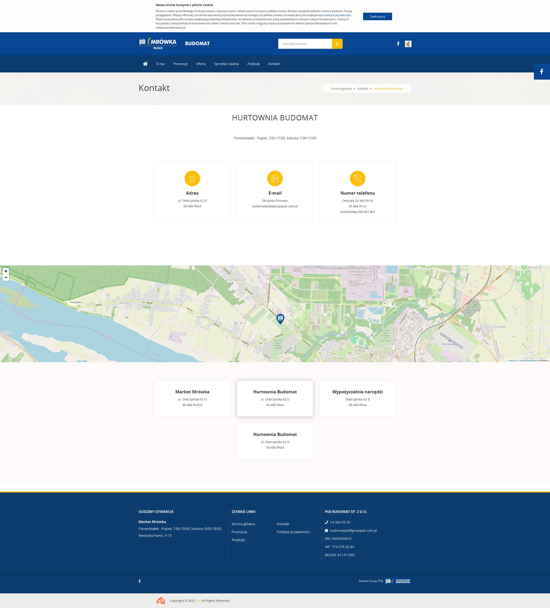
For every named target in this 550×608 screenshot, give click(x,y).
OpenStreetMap (527, 360)
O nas (160, 64)
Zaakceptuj (377, 16)
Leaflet (511, 360)
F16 (198, 601)
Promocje (180, 64)
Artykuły (253, 64)
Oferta (201, 64)
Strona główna (341, 88)
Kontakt (274, 64)
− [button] (6, 277)
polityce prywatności (338, 15)
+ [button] (6, 271)
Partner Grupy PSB (371, 581)
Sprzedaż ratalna (226, 64)
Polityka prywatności (293, 531)
